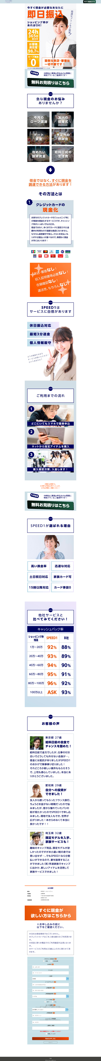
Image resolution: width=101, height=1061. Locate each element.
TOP (50, 1058)
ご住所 (50, 976)
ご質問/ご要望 (50, 1025)
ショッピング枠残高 (50, 1018)
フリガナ (50, 970)
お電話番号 (49, 988)
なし (55, 1001)
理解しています (52, 1033)
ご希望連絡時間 (49, 993)
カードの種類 (49, 1005)
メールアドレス (49, 982)
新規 (47, 961)
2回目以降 (55, 961)
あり (48, 1001)
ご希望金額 (49, 1013)
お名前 (49, 964)
